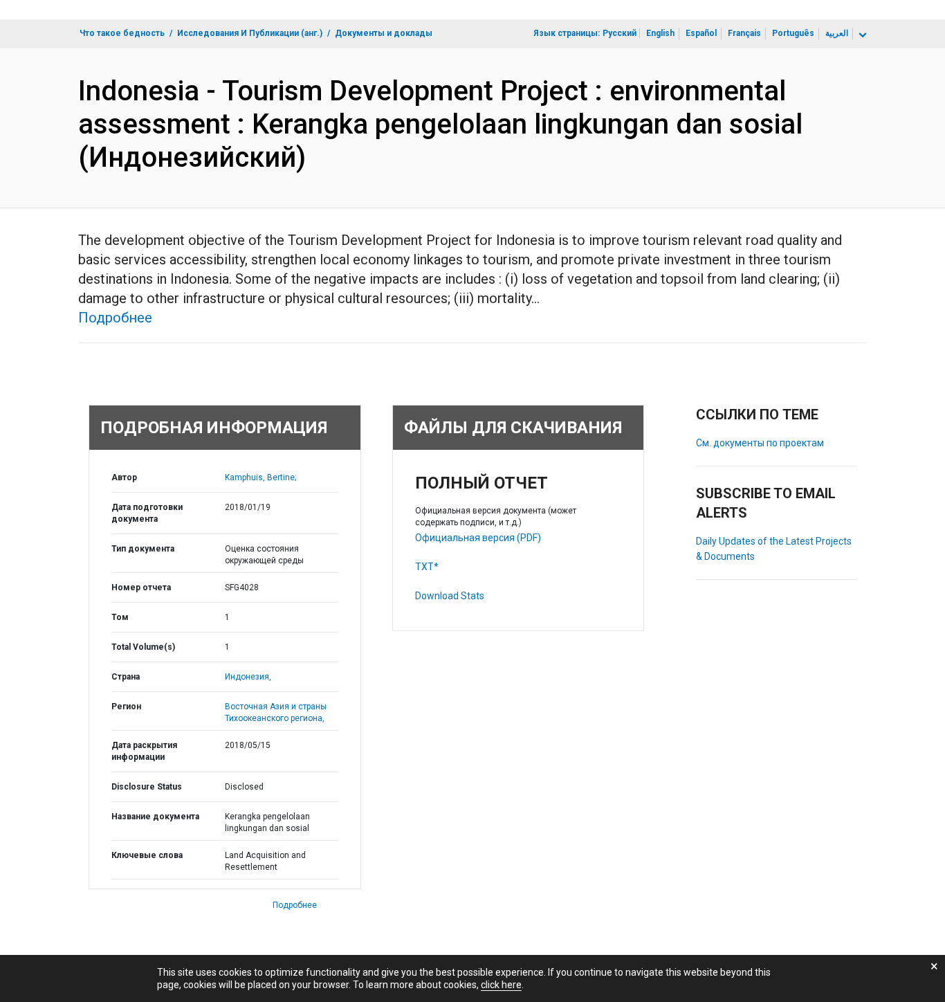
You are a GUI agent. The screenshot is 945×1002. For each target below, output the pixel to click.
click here (501, 984)
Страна (125, 677)
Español (701, 33)
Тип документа (142, 549)
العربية (836, 33)
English (660, 33)
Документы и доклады (383, 33)
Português (793, 33)
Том (120, 617)
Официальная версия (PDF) (478, 537)
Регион (126, 706)
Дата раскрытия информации (144, 751)
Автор (124, 477)
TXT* (427, 566)
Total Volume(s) (143, 647)
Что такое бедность (122, 33)
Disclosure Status (146, 787)
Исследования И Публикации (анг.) (249, 33)
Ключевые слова (147, 855)
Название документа (155, 816)
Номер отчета (141, 587)
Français (744, 33)
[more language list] (861, 35)
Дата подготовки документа (147, 513)
